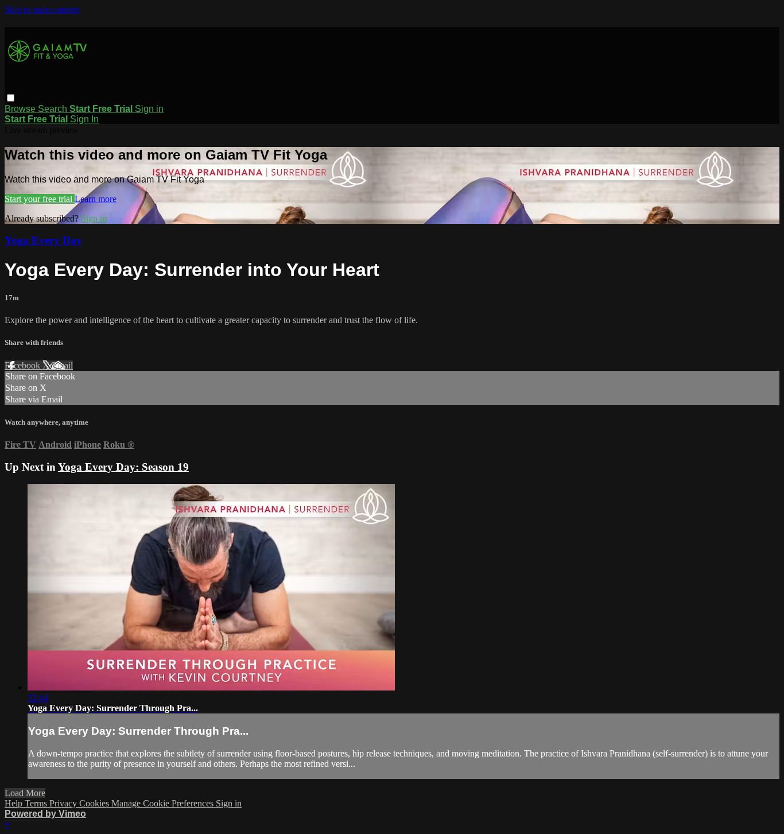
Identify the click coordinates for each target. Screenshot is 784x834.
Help (15, 803)
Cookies (95, 803)
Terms (37, 803)
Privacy (64, 803)
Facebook (23, 365)
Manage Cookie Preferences (163, 803)
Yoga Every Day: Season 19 (123, 467)
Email (62, 365)
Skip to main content (42, 9)
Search (53, 109)
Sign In (84, 119)
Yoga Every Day (43, 240)
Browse (21, 109)
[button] (10, 98)
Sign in (149, 109)
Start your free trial (40, 199)
